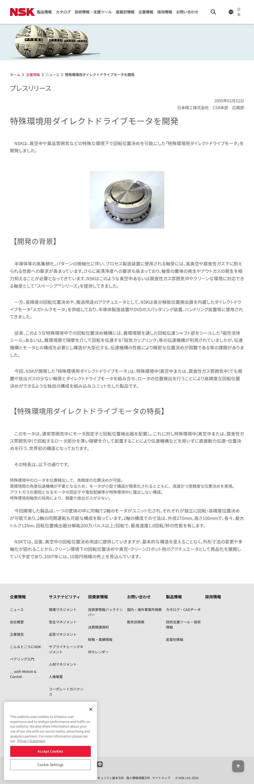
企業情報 (145, 11)
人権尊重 (56, 676)
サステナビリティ (64, 597)
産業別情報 (125, 11)
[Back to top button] (238, 766)
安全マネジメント (63, 621)
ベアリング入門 (22, 659)
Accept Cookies (50, 751)
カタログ (63, 11)
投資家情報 (98, 597)
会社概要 (17, 621)
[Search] (213, 12)
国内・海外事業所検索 (144, 609)
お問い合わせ (187, 11)
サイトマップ (161, 778)
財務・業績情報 (100, 639)
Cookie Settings (50, 764)
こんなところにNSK (25, 646)
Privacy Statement (31, 740)
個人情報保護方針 (138, 778)
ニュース (17, 609)
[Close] (90, 709)
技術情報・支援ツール (93, 11)
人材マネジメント (63, 664)
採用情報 (164, 11)
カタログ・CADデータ (183, 609)
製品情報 (44, 11)
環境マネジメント (63, 609)
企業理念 (17, 634)
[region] (50, 741)
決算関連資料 (98, 627)
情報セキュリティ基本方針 (106, 778)
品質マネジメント (63, 634)
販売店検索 (135, 621)
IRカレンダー (98, 651)
